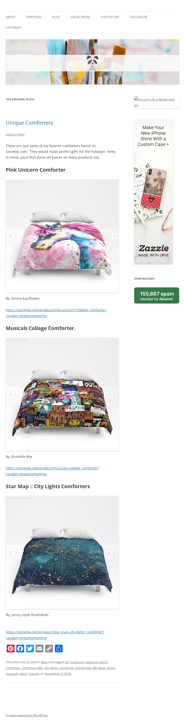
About (11, 17)
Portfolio (33, 17)
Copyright (14, 28)
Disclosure (138, 17)
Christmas (13, 668)
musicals (12, 673)
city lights (51, 668)
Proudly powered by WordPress (27, 715)
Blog (56, 17)
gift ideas (98, 668)
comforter (66, 668)
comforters (83, 668)
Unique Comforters (29, 122)
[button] (62, 552)
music (111, 668)
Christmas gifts (32, 668)
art (67, 662)
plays (23, 673)
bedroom (77, 662)
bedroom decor (97, 662)
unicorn (34, 673)
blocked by (157, 296)
